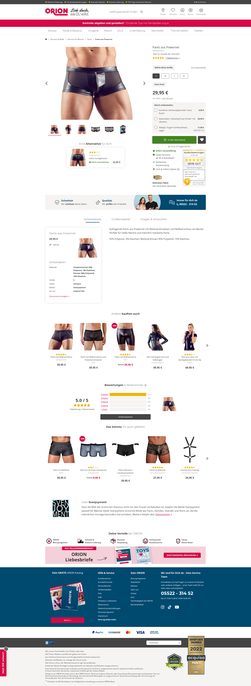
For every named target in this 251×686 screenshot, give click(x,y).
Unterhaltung (137, 30)
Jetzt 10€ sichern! (3, 663)
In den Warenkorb (176, 139)
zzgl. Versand (167, 98)
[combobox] (120, 12)
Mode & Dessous (72, 30)
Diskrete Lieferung (116, 2)
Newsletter (135, 582)
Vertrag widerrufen (107, 619)
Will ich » (67, 620)
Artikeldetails (92, 219)
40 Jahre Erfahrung (55, 2)
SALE (120, 30)
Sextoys (52, 30)
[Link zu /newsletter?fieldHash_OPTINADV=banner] (125, 555)
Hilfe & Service (200, 2)
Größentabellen (104, 589)
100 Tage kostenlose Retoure (139, 2)
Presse (133, 593)
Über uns (135, 589)
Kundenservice (104, 578)
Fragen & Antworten (154, 219)
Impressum (103, 616)
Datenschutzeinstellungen (109, 608)
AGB (100, 597)
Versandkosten (104, 586)
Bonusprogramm (138, 578)
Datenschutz (103, 604)
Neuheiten (158, 30)
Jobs (132, 597)
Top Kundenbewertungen (76, 2)
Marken (198, 30)
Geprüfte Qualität (97, 2)
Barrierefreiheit (137, 604)
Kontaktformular (105, 582)
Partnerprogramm (106, 612)
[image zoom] (95, 83)
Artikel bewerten (125, 417)
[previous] (44, 345)
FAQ (100, 593)
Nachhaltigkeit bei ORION (142, 600)
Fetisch (108, 30)
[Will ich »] (67, 597)
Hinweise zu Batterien (107, 600)
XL (184, 76)
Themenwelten (179, 30)
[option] (95, 83)
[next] (207, 345)
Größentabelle (121, 219)
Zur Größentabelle (198, 67)
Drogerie (93, 30)
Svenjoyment (158, 51)
